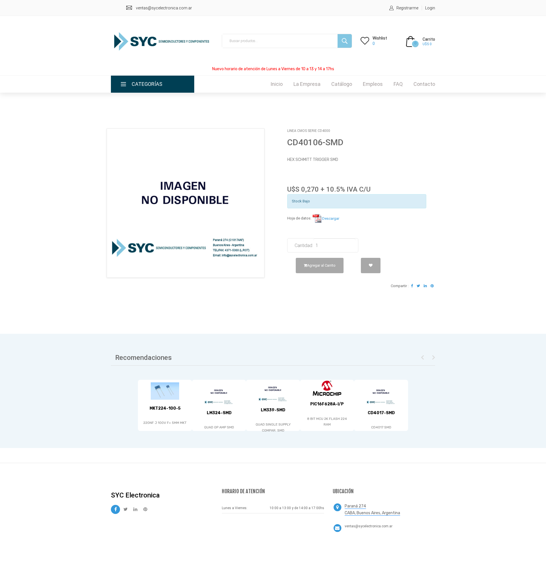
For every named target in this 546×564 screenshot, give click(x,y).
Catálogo (341, 84)
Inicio (276, 84)
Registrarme (407, 8)
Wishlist (380, 38)
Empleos (373, 84)
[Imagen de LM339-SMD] (273, 390)
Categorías (147, 84)
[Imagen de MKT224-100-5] (165, 391)
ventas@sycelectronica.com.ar (164, 8)
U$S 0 (427, 44)
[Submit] (345, 41)
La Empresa (306, 84)
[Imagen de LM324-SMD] (219, 393)
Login (430, 8)
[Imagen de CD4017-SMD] (381, 393)
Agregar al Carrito (321, 265)
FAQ (398, 84)
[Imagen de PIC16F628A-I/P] (327, 388)
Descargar (330, 218)
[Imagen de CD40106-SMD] (185, 203)
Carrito (429, 39)
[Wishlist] (370, 265)
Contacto (424, 84)
